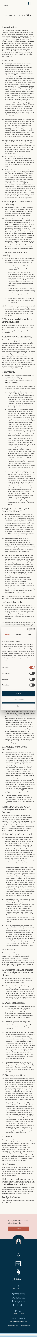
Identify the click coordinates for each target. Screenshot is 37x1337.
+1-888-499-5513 (18, 1314)
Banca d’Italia (27, 455)
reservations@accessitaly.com (18, 1321)
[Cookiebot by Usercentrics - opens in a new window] (26, 629)
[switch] (32, 673)
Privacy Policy (18, 1153)
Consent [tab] (6, 634)
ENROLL (18, 1228)
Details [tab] (18, 634)
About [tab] (30, 634)
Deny (18, 706)
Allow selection (18, 700)
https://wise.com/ (10, 380)
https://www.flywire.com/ (12, 379)
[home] (29, 4)
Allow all (18, 693)
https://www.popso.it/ (11, 382)
